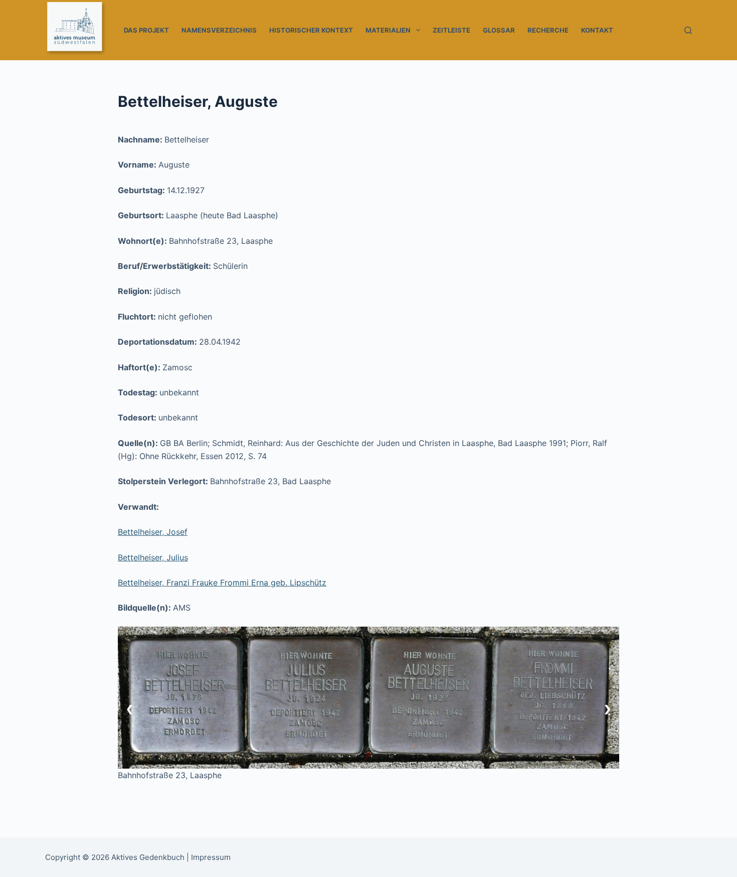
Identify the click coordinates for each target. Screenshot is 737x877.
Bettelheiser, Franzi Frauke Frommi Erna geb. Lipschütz (222, 582)
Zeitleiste (451, 30)
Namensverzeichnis (219, 30)
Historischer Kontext (311, 30)
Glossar (499, 30)
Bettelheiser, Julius (153, 557)
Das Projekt (146, 30)
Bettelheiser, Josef (153, 532)
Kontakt (597, 30)
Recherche (548, 30)
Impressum (211, 857)
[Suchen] (688, 30)
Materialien (388, 30)
